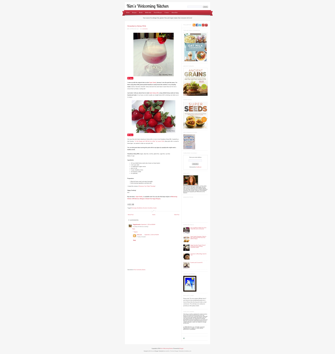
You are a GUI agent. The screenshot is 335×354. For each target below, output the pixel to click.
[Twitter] (200, 25)
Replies (136, 232)
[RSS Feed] (194, 25)
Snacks (155, 208)
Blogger (181, 348)
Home (128, 12)
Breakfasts (139, 208)
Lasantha (167, 351)
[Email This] (128, 204)
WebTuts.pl (151, 351)
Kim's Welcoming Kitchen (166, 348)
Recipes (134, 12)
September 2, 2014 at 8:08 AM (148, 224)
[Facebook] (197, 25)
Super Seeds (152, 82)
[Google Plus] (203, 25)
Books (141, 12)
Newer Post (130, 214)
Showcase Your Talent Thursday (147, 186)
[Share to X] (131, 204)
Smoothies (150, 208)
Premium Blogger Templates (177, 351)
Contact (167, 12)
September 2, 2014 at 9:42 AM (151, 234)
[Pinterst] (206, 25)
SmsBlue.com (188, 351)
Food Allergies (158, 12)
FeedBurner (198, 167)
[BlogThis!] (130, 204)
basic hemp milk (154, 93)
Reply (133, 229)
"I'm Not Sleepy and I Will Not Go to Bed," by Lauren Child (149, 141)
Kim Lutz (139, 234)
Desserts (145, 208)
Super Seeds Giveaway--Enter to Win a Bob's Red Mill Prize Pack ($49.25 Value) (198, 237)
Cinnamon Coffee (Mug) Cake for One (198, 254)
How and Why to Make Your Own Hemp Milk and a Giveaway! (198, 228)
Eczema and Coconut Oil (196, 262)
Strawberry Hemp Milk (136, 26)
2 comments (145, 28)
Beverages (134, 208)
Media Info (148, 12)
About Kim (175, 12)
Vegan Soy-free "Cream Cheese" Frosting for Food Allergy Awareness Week (198, 246)
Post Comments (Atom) (139, 269)
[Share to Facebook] (133, 204)
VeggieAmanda (136, 224)
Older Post (176, 214)
